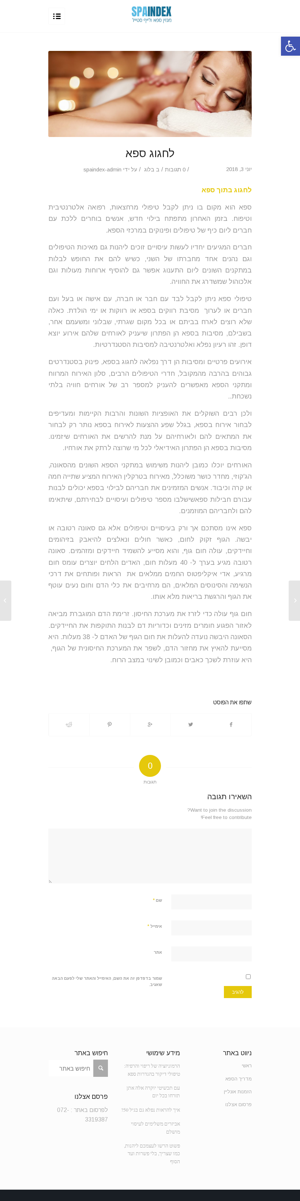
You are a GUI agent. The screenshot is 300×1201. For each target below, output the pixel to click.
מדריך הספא (238, 1079)
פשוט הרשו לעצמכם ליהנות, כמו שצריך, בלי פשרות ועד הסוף (152, 1153)
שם (157, 900)
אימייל (154, 926)
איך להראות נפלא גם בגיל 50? (150, 1110)
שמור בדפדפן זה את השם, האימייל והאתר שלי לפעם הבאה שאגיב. (107, 981)
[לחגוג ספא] (150, 94)
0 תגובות (175, 170)
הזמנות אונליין (238, 1091)
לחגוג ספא (150, 153)
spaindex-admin (102, 170)
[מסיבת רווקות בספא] (294, 601)
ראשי (247, 1065)
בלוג (149, 170)
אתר (158, 952)
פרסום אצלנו (238, 1104)
